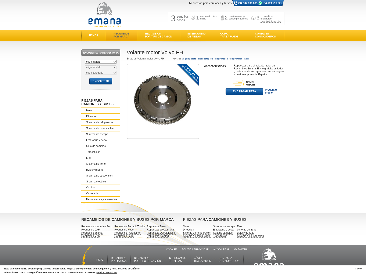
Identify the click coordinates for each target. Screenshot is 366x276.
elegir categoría (205, 59)
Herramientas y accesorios (101, 199)
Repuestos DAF (90, 229)
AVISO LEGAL (221, 249)
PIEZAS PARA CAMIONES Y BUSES (97, 102)
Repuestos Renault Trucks (129, 226)
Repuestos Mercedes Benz (96, 226)
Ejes (88, 157)
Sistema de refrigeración (100, 122)
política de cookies (106, 272)
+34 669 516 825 (272, 3)
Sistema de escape (97, 134)
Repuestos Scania (92, 232)
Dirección (91, 116)
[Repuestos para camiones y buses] (104, 15)
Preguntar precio (271, 91)
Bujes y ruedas (94, 169)
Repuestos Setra (124, 236)
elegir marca (236, 59)
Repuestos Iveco (124, 229)
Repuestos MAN (90, 236)
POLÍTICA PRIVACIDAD (195, 249)
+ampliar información (271, 21)
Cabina (90, 187)
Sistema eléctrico (96, 181)
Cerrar (358, 268)
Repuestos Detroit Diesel (161, 232)
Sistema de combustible (100, 128)
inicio (246, 59)
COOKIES (171, 249)
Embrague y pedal (96, 140)
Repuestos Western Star (161, 229)
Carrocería (92, 193)
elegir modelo (221, 59)
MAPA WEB (240, 249)
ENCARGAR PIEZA (244, 91)
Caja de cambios (96, 146)
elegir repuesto (189, 59)
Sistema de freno (96, 163)
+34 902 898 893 (248, 3)
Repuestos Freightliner (127, 232)
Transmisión (93, 151)
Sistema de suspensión (99, 175)
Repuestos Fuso (156, 226)
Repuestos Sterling (158, 236)
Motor (89, 110)
